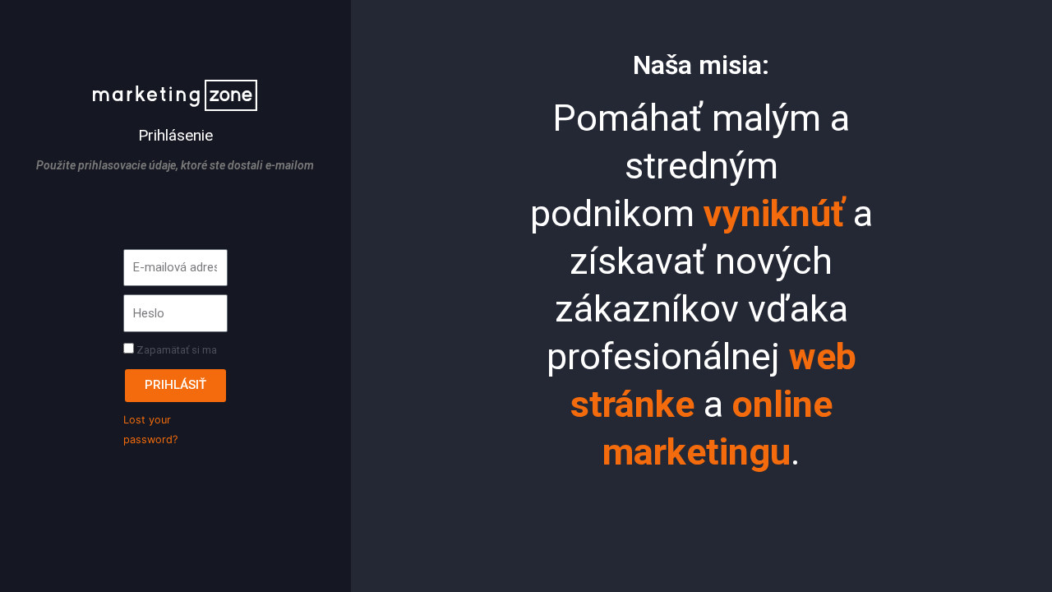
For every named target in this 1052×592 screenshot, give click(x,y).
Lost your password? (150, 430)
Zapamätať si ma (175, 350)
